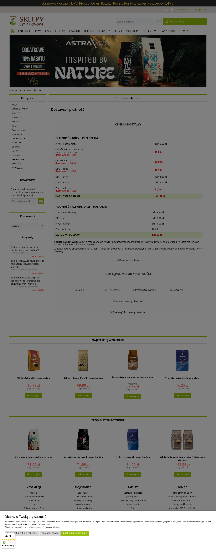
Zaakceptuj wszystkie (75, 533)
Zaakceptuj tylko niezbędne (22, 533)
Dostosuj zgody (50, 533)
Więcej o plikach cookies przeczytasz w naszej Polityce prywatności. (32, 527)
